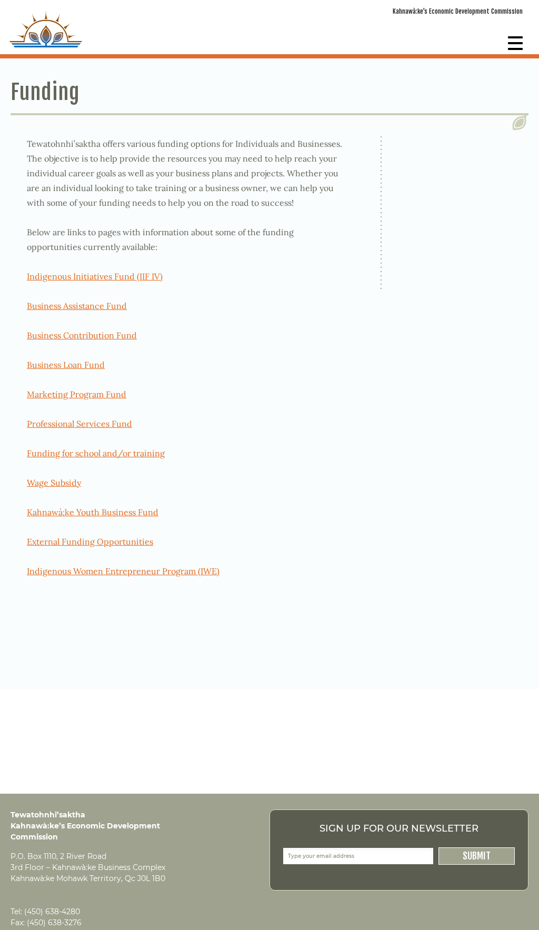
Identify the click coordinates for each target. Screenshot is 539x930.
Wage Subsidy (54, 482)
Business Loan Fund (66, 364)
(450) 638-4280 (52, 911)
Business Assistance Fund (77, 306)
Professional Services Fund (79, 423)
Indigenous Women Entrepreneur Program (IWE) (123, 571)
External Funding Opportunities (90, 541)
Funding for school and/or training (96, 453)
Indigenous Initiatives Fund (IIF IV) (95, 276)
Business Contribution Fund (82, 335)
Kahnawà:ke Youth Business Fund (92, 512)
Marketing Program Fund (76, 394)
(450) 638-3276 (54, 922)
